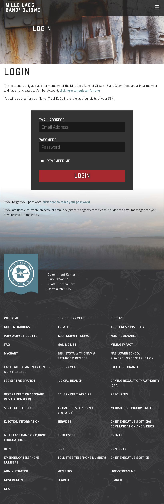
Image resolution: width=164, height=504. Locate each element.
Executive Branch (125, 367)
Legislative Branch (19, 380)
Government (67, 367)
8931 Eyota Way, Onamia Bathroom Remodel (76, 356)
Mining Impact (122, 344)
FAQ (7, 344)
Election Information (22, 421)
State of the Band (19, 407)
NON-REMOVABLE (124, 335)
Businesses (66, 435)
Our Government (71, 318)
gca (7, 488)
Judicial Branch (69, 380)
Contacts (118, 448)
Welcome (11, 318)
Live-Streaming (123, 471)
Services (64, 421)
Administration (16, 471)
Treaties (64, 326)
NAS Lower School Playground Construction (132, 356)
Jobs (60, 448)
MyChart (11, 353)
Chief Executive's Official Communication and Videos (132, 424)
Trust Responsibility (127, 326)
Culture (117, 318)
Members (64, 471)
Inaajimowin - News (73, 335)
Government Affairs (74, 394)
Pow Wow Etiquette (20, 335)
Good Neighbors (17, 326)
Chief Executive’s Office (130, 457)
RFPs (7, 448)
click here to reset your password (66, 201)
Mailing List (66, 344)
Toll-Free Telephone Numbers (82, 457)
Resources (119, 394)
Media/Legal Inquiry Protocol (135, 407)
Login (82, 176)
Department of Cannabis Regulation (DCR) (24, 396)
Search (63, 480)
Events (116, 435)
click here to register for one (80, 90)
